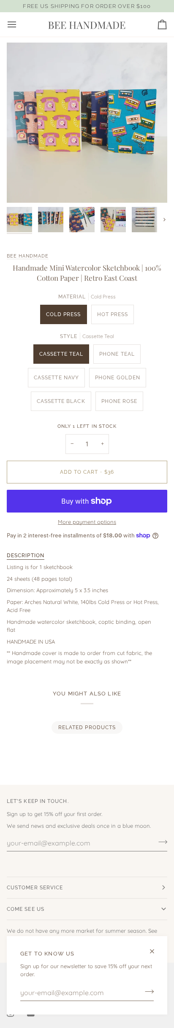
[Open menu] (19, 24)
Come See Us (25, 909)
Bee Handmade (28, 256)
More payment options (87, 521)
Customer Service (35, 888)
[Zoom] (22, 187)
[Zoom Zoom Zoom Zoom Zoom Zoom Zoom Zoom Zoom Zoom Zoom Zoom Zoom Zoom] (87, 123)
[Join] (147, 991)
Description (25, 555)
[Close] (155, 951)
